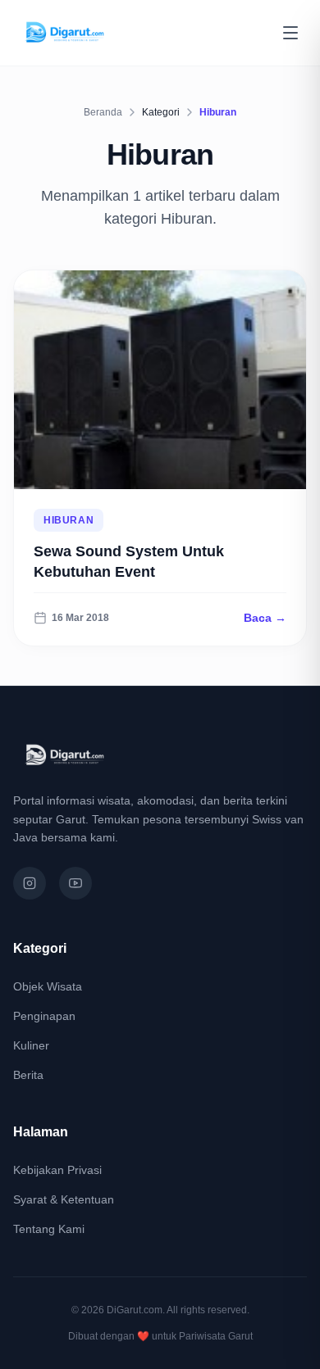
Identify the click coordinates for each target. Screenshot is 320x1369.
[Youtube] (75, 883)
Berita (28, 1074)
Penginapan (44, 1015)
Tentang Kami (49, 1228)
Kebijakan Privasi (57, 1169)
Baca (265, 617)
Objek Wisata (47, 986)
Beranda (103, 112)
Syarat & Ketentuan (63, 1199)
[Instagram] (29, 883)
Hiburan (68, 520)
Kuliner (31, 1045)
